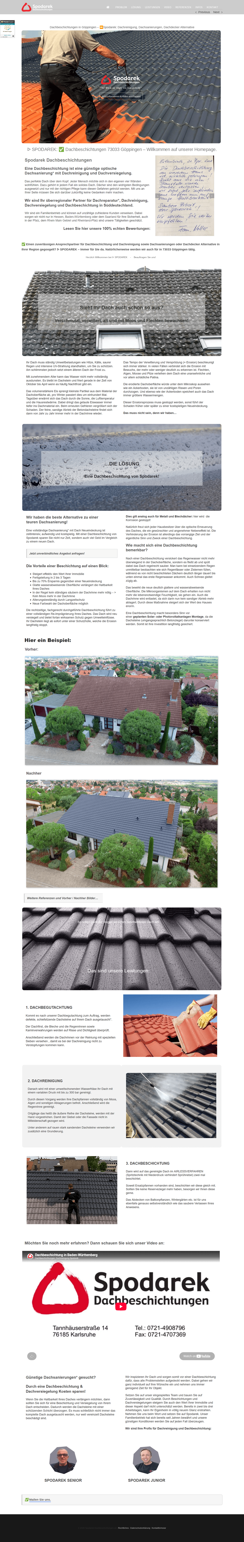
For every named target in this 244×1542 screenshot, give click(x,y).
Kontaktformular (159, 1528)
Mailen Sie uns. (40, 1499)
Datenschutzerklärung (140, 1528)
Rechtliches (123, 1528)
